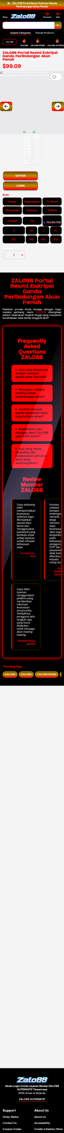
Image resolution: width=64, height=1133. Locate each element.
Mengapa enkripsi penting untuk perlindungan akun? (30, 393)
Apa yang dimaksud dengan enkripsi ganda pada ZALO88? (31, 373)
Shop (5, 17)
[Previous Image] (6, 106)
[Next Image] (58, 106)
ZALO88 (41, 312)
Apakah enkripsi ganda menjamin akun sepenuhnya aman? (31, 413)
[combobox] (29, 25)
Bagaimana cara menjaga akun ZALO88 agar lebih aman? (31, 432)
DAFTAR (21, 175)
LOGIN (21, 185)
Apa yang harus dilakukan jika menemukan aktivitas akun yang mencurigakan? (30, 456)
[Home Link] (23, 16)
